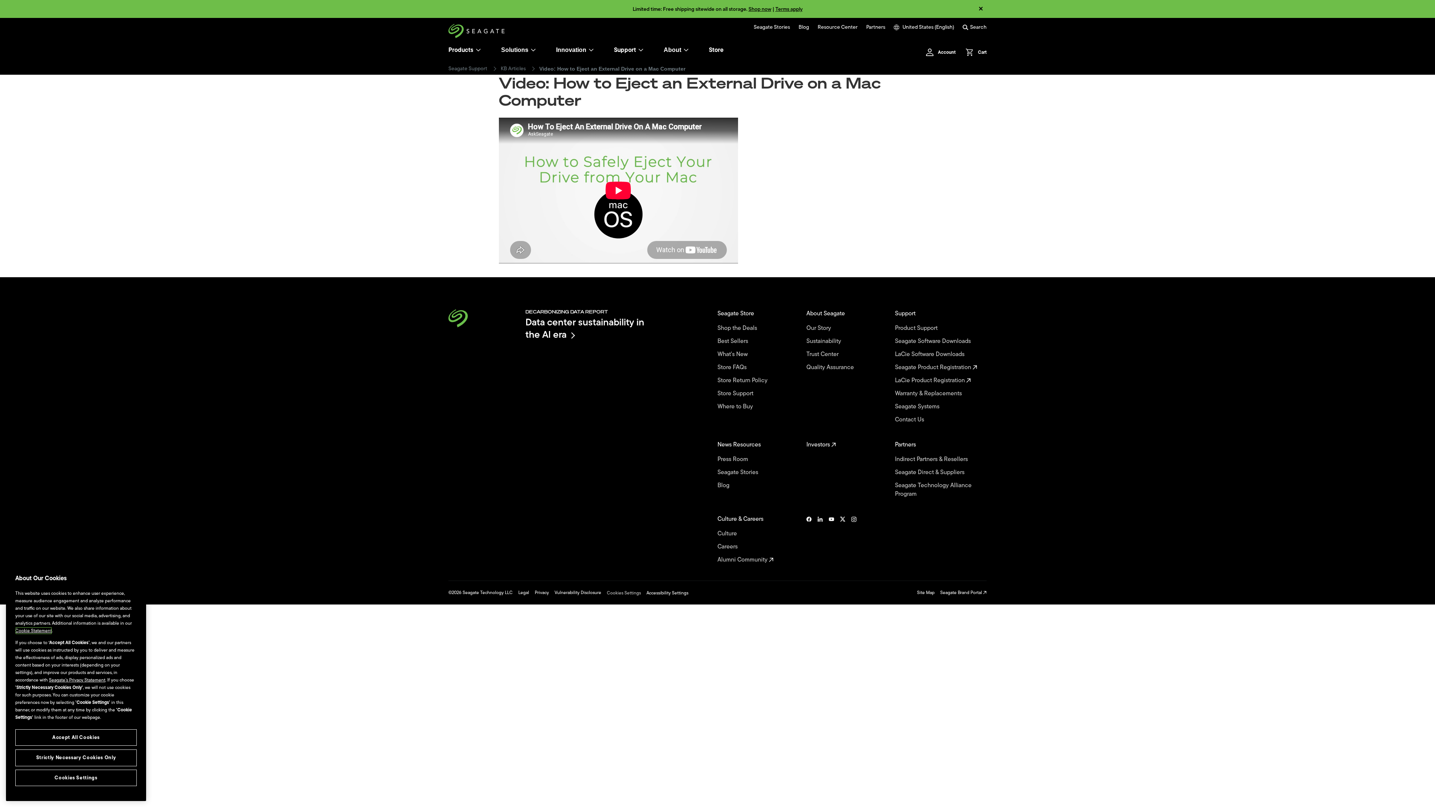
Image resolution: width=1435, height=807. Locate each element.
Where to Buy (736, 406)
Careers (728, 546)
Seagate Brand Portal (961, 592)
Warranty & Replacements (929, 393)
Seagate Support (467, 69)
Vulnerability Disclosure (578, 592)
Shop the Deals (739, 328)
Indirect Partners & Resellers (932, 459)
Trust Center (823, 354)
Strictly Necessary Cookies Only (76, 757)
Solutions (514, 50)
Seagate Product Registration (934, 367)
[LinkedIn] (820, 539)
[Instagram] (854, 539)
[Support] (641, 50)
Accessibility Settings (667, 593)
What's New (733, 354)
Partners (875, 27)
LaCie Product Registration (930, 380)
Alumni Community (743, 560)
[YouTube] (831, 539)
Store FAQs (733, 367)
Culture (728, 533)
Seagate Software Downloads (933, 341)
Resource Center (838, 27)
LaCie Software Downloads (930, 354)
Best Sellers (734, 341)
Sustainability (824, 341)
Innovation (571, 50)
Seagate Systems (918, 406)
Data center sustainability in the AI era (584, 328)
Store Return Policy (743, 380)
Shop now (760, 9)
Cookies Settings (624, 593)
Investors (818, 444)
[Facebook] (809, 539)
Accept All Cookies (76, 737)
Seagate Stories (772, 27)
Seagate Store (737, 313)
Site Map (926, 592)
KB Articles (513, 69)
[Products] (478, 50)
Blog (804, 27)
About (672, 50)
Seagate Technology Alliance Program (933, 489)
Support (625, 50)
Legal (523, 592)
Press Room (734, 459)
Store (716, 50)
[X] (842, 539)
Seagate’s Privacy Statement (77, 680)
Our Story (819, 328)
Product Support (917, 328)
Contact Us (910, 419)
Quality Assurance (830, 367)
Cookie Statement (33, 630)
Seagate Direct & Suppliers (930, 472)
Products (460, 50)
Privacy (542, 592)
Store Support (736, 393)
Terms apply (789, 9)
